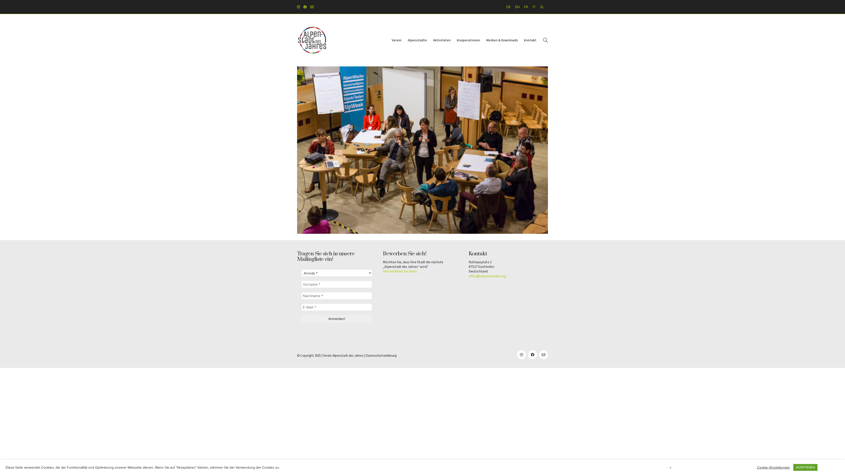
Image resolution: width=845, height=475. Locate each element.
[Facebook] (532, 354)
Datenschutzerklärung (381, 356)
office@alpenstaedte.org (487, 276)
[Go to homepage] (312, 40)
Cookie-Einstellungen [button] (773, 468)
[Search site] (545, 41)
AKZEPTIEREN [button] (805, 467)
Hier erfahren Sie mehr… (401, 271)
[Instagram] (521, 354)
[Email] (543, 354)
